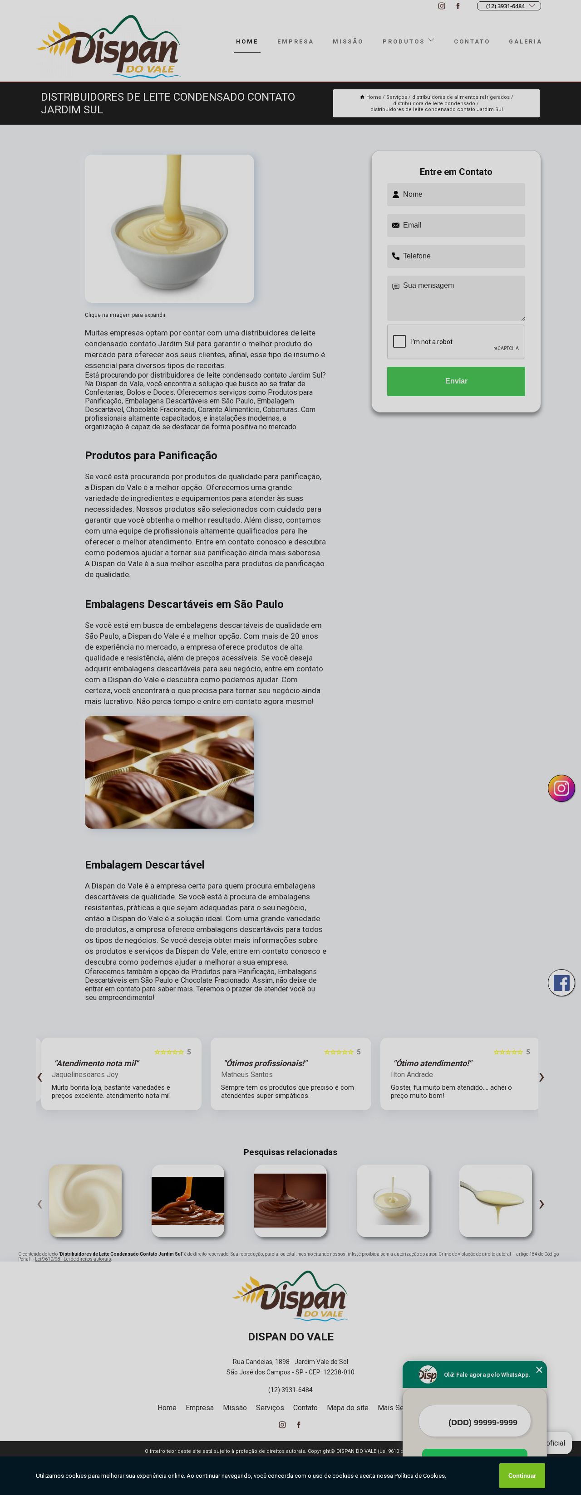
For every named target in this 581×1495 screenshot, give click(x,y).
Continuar (522, 1475)
